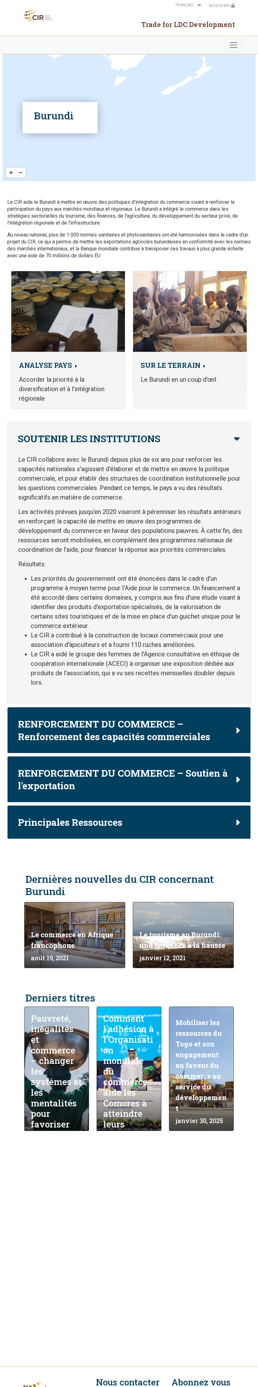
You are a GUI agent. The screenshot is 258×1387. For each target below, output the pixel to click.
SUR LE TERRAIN (170, 365)
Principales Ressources (70, 822)
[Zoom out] (20, 172)
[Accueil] (36, 15)
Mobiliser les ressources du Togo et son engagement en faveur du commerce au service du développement (201, 1065)
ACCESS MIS (220, 5)
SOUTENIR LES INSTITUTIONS (89, 438)
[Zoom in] (11, 172)
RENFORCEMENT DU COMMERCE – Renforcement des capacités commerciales (114, 730)
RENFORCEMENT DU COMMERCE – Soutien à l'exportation (123, 779)
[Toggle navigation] (233, 45)
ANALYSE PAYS (45, 365)
